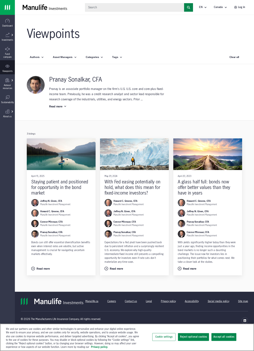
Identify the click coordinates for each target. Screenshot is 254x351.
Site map (243, 301)
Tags (115, 57)
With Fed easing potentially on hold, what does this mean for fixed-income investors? (132, 187)
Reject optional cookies (193, 337)
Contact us (131, 301)
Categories (92, 57)
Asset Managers (63, 57)
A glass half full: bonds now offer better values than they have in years (204, 187)
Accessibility (192, 301)
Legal (149, 301)
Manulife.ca (91, 301)
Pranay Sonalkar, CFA (51, 232)
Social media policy (218, 301)
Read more (55, 106)
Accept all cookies (223, 337)
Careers (111, 301)
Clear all (234, 57)
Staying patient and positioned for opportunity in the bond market (59, 187)
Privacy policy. (99, 347)
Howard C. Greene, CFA (52, 211)
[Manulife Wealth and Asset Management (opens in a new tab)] (245, 320)
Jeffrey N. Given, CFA (51, 201)
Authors (35, 57)
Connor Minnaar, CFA (51, 222)
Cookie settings (164, 337)
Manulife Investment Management (55, 204)
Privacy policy (168, 301)
